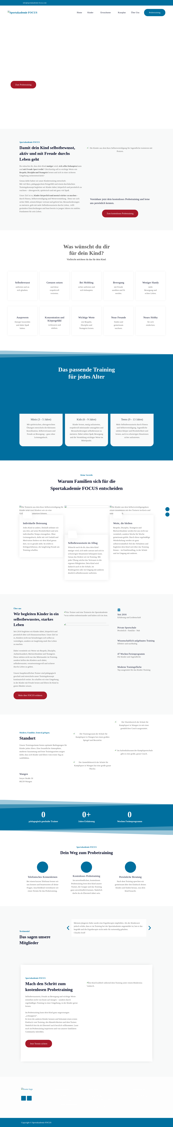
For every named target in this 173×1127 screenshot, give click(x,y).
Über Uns (135, 12)
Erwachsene (106, 12)
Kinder (90, 12)
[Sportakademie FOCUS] (26, 12)
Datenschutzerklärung (68, 1104)
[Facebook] (167, 509)
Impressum (64, 1095)
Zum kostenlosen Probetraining (120, 213)
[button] (68, 928)
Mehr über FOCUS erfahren (30, 695)
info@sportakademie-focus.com (34, 3)
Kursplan (122, 12)
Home (79, 12)
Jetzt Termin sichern (38, 1043)
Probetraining (154, 12)
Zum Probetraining (23, 84)
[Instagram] (167, 514)
